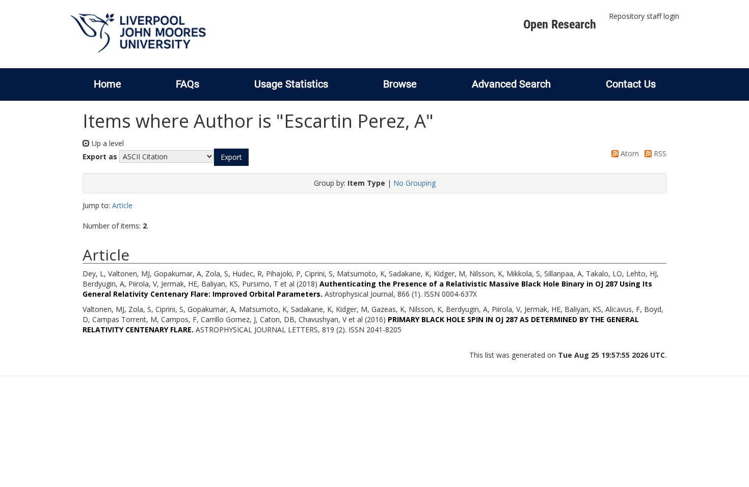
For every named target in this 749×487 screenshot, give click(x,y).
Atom (629, 153)
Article (122, 205)
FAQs (187, 84)
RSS (659, 153)
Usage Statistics (291, 84)
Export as (100, 156)
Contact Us (631, 84)
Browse (400, 84)
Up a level (107, 143)
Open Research (559, 24)
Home (107, 84)
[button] (231, 157)
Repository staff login (644, 16)
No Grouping (414, 183)
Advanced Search (511, 84)
